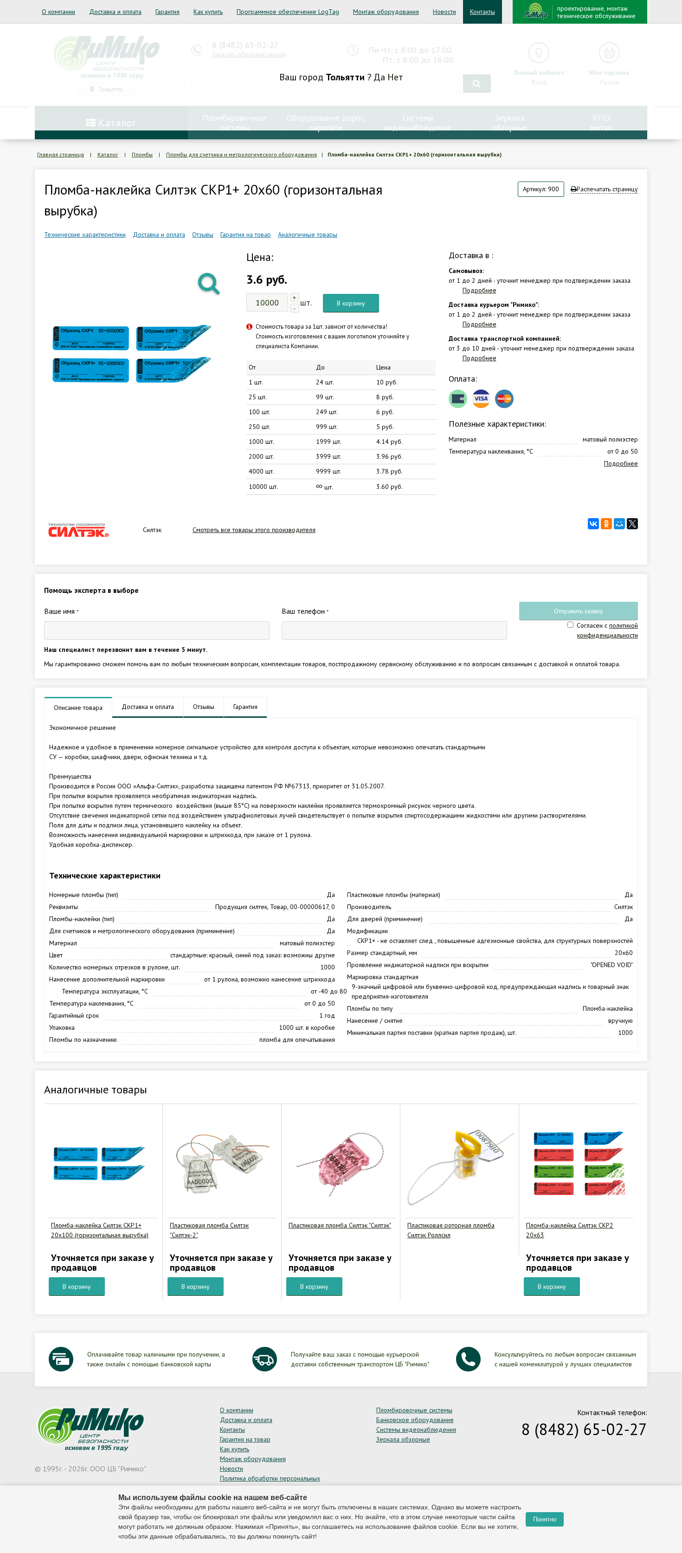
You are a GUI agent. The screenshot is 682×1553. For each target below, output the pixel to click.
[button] (210, 283)
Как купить (208, 11)
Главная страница (60, 154)
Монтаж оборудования (386, 11)
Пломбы (142, 154)
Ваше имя (61, 611)
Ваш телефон (305, 611)
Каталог (107, 154)
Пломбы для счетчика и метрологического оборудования (241, 154)
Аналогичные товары (307, 234)
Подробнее (479, 290)
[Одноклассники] (606, 523)
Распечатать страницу (607, 189)
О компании (58, 11)
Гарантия (167, 11)
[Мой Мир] (619, 523)
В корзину (351, 303)
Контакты (482, 11)
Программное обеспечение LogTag (288, 11)
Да (379, 77)
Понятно (544, 1519)
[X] (632, 523)
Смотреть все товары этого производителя (254, 530)
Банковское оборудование (415, 1420)
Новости (444, 11)
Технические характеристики (85, 234)
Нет (395, 77)
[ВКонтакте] (593, 523)
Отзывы (202, 234)
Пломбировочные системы (414, 1410)
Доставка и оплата (115, 11)
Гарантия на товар (245, 234)
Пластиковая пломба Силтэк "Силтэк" (340, 1225)
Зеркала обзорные (403, 1439)
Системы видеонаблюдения (416, 1429)
